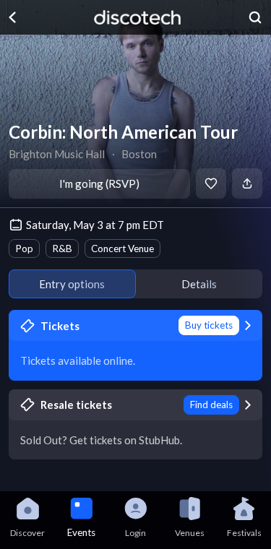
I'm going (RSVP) (99, 183)
